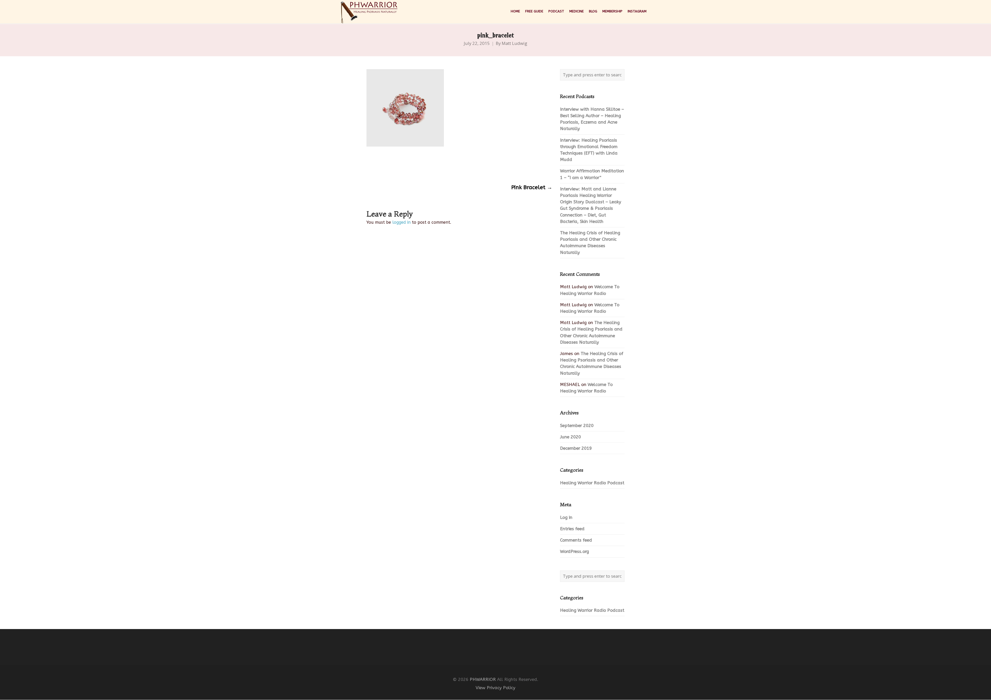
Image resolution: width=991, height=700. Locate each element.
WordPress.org (574, 551)
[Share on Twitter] (379, 167)
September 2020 (577, 425)
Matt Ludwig (514, 43)
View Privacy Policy (495, 687)
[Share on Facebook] (368, 167)
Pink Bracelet (531, 187)
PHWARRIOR (483, 679)
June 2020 (570, 437)
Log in (566, 517)
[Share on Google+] (389, 167)
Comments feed (576, 540)
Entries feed (572, 528)
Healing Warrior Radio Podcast (592, 482)
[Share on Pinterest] (409, 167)
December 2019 (576, 448)
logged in (401, 222)
